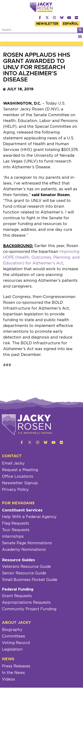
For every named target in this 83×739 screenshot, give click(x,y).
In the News (13, 673)
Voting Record (16, 643)
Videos (8, 679)
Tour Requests (16, 530)
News (8, 659)
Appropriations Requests (26, 602)
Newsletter (47, 23)
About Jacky (16, 623)
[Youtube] (69, 17)
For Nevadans (18, 503)
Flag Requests (15, 523)
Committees (13, 636)
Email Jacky (13, 463)
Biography (12, 630)
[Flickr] (76, 17)
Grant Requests (17, 596)
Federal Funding (17, 589)
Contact (12, 456)
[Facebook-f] (39, 17)
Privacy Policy (15, 490)
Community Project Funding (29, 609)
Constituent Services (22, 510)
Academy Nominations (24, 550)
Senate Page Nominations (27, 543)
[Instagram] (54, 17)
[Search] (80, 30)
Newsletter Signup (20, 483)
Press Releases (16, 666)
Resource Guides (18, 560)
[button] (80, 36)
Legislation (12, 649)
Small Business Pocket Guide (29, 580)
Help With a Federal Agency (29, 517)
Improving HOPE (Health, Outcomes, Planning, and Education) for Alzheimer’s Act (41, 257)
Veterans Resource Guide (26, 567)
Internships (13, 536)
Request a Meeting (20, 470)
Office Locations (17, 476)
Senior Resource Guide (24, 573)
